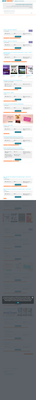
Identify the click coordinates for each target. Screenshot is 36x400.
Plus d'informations (18, 36)
